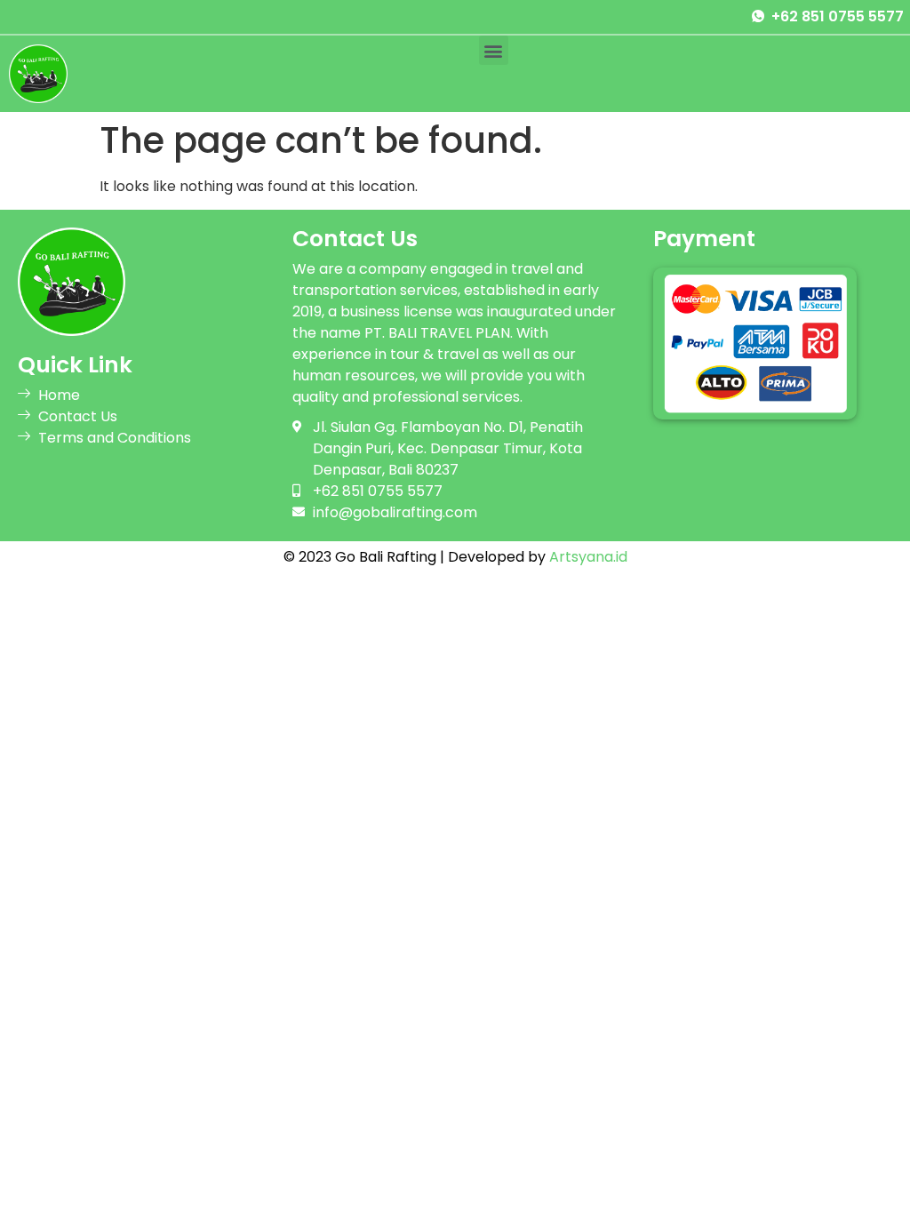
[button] (493, 50)
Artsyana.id (588, 557)
